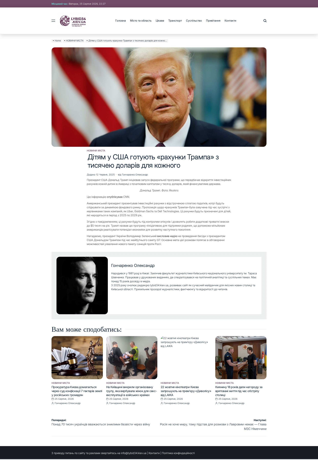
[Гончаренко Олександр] (82, 285)
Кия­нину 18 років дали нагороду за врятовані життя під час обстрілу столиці (239, 391)
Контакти (230, 20)
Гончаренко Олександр (135, 174)
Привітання (213, 20)
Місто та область (141, 20)
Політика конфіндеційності (178, 453)
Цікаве (160, 20)
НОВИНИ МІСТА (96, 150)
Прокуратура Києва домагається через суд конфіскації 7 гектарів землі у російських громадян (77, 391)
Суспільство (194, 20)
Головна (120, 20)
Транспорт (175, 20)
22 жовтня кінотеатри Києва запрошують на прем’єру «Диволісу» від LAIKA (186, 391)
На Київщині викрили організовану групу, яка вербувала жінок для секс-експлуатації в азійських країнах (131, 391)
